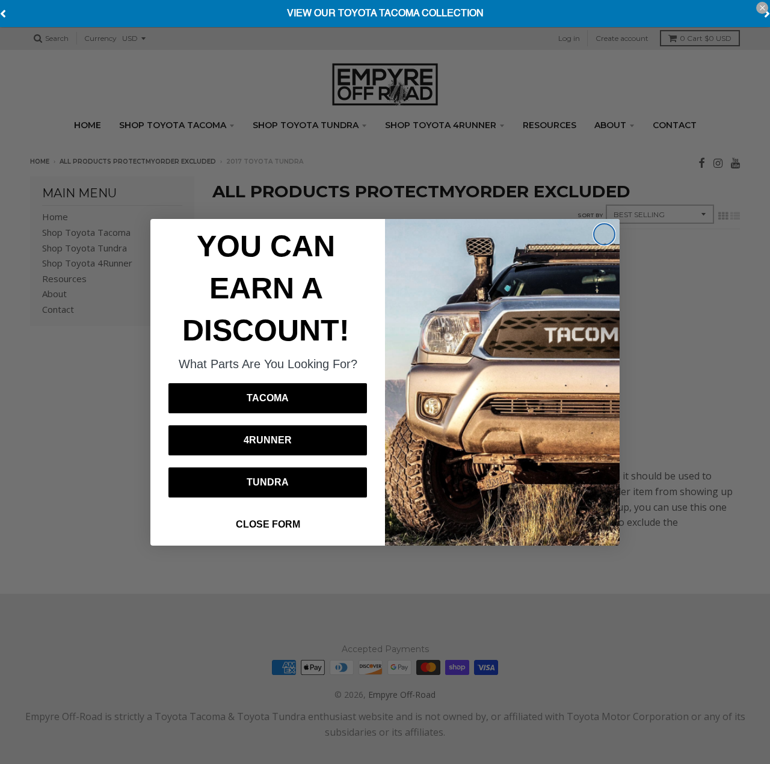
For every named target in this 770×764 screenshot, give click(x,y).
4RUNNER (268, 440)
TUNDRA (268, 482)
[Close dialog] (604, 234)
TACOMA (268, 398)
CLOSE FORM (268, 524)
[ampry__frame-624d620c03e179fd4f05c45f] (385, 14)
